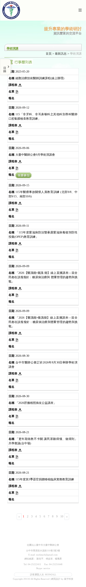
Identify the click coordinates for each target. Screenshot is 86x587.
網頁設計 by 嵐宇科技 (62, 579)
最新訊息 (61, 53)
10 (61, 516)
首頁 (49, 53)
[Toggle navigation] (80, 10)
